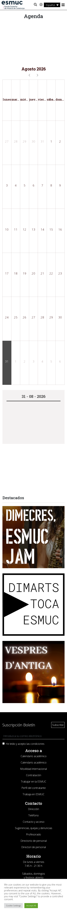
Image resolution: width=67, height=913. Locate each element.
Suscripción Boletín (18, 725)
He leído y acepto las (25, 744)
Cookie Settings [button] (13, 905)
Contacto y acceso (33, 822)
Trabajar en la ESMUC (33, 781)
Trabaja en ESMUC (33, 794)
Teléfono (33, 815)
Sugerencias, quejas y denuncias (33, 828)
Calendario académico (34, 756)
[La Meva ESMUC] (41, 5)
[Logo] (13, 5)
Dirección (33, 809)
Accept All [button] (31, 905)
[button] (35, 5)
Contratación (33, 775)
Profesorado (33, 834)
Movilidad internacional (33, 769)
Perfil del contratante (33, 788)
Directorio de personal (33, 841)
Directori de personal (33, 847)
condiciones (37, 744)
